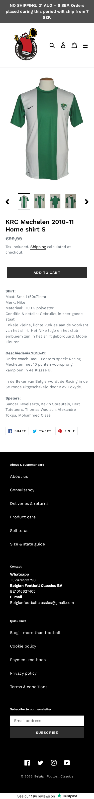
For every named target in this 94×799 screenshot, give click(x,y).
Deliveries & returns (29, 503)
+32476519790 (23, 580)
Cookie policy (23, 646)
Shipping (38, 247)
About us (19, 476)
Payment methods (28, 659)
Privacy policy (23, 673)
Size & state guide (27, 544)
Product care (23, 517)
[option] (24, 201)
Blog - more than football (35, 632)
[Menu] (85, 45)
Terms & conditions (28, 686)
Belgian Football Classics (53, 776)
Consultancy (22, 490)
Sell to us (19, 530)
